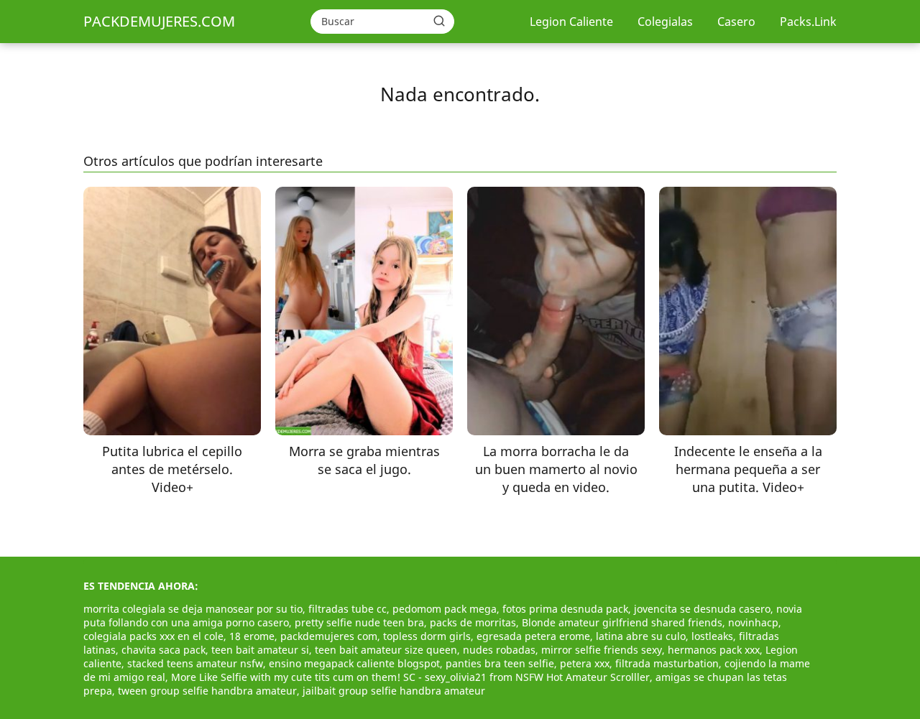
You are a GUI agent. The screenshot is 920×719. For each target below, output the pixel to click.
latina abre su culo (641, 636)
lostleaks (712, 636)
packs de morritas (473, 622)
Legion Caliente (571, 21)
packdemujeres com (328, 636)
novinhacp (753, 622)
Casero (736, 21)
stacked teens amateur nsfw (195, 663)
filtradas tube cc (347, 609)
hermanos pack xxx (714, 650)
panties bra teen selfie (500, 663)
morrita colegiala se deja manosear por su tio (193, 609)
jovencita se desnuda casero (702, 609)
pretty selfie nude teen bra (359, 622)
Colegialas (665, 21)
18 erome (252, 636)
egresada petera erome (533, 636)
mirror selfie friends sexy (601, 650)
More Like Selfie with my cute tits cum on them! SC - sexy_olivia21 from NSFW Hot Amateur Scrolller (410, 677)
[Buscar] (439, 20)
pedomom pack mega (444, 609)
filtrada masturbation (667, 663)
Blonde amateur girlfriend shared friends (622, 622)
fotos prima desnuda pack (565, 609)
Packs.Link (808, 21)
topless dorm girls (427, 636)
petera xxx (585, 663)
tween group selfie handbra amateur (207, 690)
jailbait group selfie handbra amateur (394, 690)
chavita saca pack (163, 650)
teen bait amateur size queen (386, 650)
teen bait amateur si (260, 650)
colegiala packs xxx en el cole (153, 636)
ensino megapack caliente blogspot (354, 663)
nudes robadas (499, 650)
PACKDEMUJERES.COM (159, 21)
